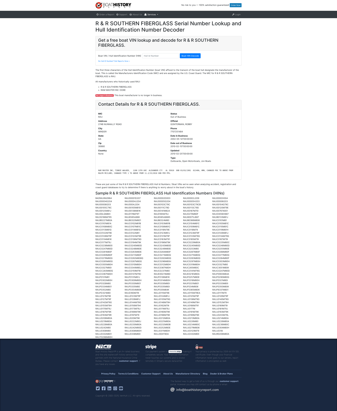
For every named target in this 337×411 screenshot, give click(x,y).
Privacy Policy (108, 373)
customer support (128, 361)
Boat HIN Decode (190, 55)
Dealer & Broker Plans (221, 373)
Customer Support (150, 373)
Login (237, 14)
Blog (205, 373)
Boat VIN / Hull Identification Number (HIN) (119, 55)
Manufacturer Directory (188, 373)
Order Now (235, 5)
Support (122, 14)
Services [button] (152, 14)
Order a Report (106, 14)
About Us (137, 14)
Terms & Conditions (128, 373)
